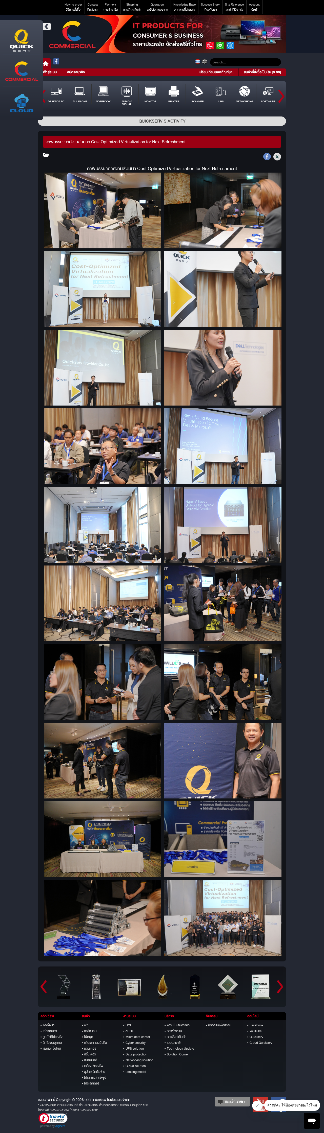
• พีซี (85, 1025)
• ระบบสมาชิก (174, 1042)
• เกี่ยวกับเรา (48, 1031)
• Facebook (255, 1025)
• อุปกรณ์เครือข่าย (93, 1071)
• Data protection (135, 1054)
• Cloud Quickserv (259, 1042)
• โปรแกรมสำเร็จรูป (94, 1077)
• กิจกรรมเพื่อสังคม (218, 1025)
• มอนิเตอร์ (89, 1048)
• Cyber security (134, 1042)
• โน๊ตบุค (87, 1037)
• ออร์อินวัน (89, 1031)
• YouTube (254, 1031)
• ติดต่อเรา (47, 1025)
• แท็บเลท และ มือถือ (94, 1042)
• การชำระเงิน (173, 1031)
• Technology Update (179, 1048)
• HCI (127, 1025)
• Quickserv (255, 1037)
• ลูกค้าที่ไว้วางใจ (51, 1037)
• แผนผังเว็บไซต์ (50, 1048)
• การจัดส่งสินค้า (175, 1037)
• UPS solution (133, 1048)
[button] (53, 1120)
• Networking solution (138, 1060)
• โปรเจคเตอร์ (90, 1083)
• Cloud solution (134, 1066)
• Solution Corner (177, 1054)
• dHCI (128, 1031)
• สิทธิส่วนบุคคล (51, 1042)
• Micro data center (136, 1037)
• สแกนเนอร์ (89, 1060)
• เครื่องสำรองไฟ (92, 1066)
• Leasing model (134, 1071)
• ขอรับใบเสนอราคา (177, 1025)
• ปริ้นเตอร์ (89, 1054)
